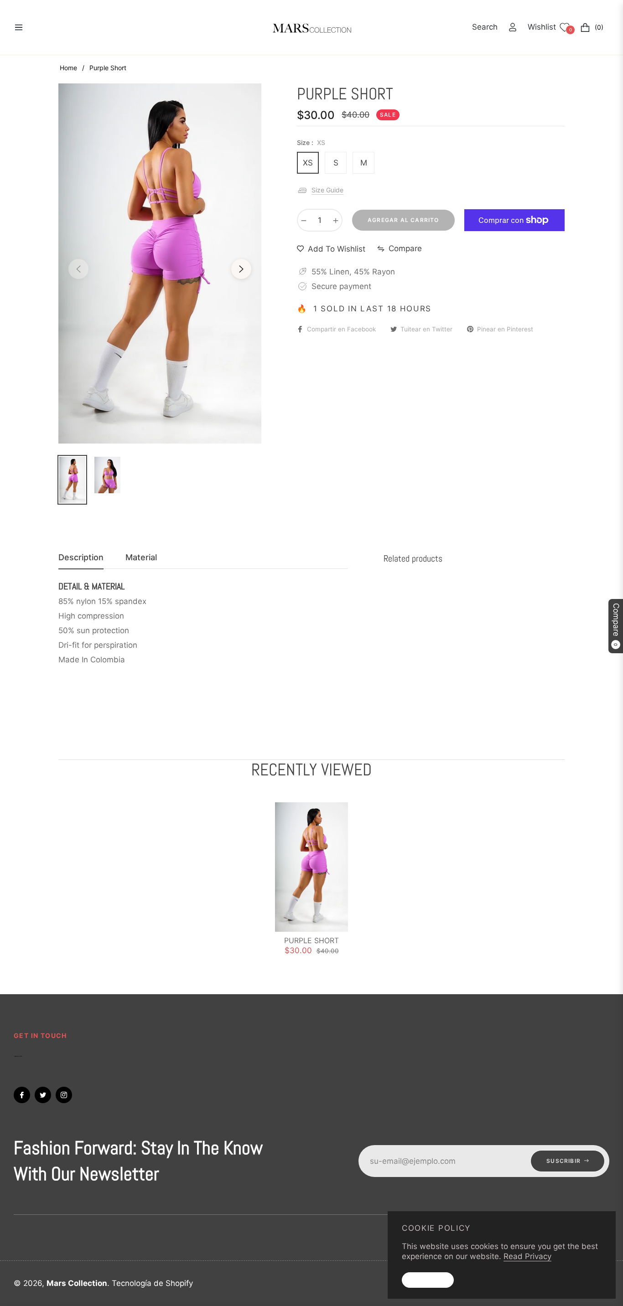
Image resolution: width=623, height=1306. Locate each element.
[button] (485, 27)
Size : (311, 142)
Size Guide (327, 190)
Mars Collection (77, 1283)
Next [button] (241, 269)
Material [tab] (141, 557)
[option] (159, 263)
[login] (512, 27)
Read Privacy (527, 1256)
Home (68, 68)
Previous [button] (78, 269)
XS (308, 162)
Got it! (428, 1279)
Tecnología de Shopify (152, 1283)
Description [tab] (81, 557)
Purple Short (311, 940)
